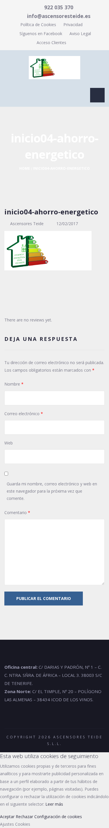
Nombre (14, 384)
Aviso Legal (80, 33)
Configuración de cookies (58, 816)
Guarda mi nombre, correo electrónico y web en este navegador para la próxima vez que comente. (52, 491)
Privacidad (73, 24)
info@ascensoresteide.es (58, 15)
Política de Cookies (38, 24)
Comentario (17, 512)
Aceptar (7, 816)
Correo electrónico (23, 413)
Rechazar (24, 816)
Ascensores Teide (27, 223)
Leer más (54, 804)
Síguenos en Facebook (40, 33)
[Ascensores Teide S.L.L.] (54, 67)
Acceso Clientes (51, 42)
